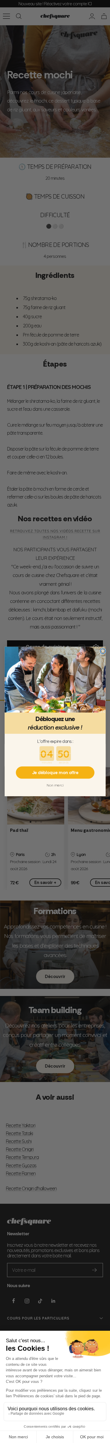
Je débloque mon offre (55, 773)
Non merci (55, 785)
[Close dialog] (102, 651)
